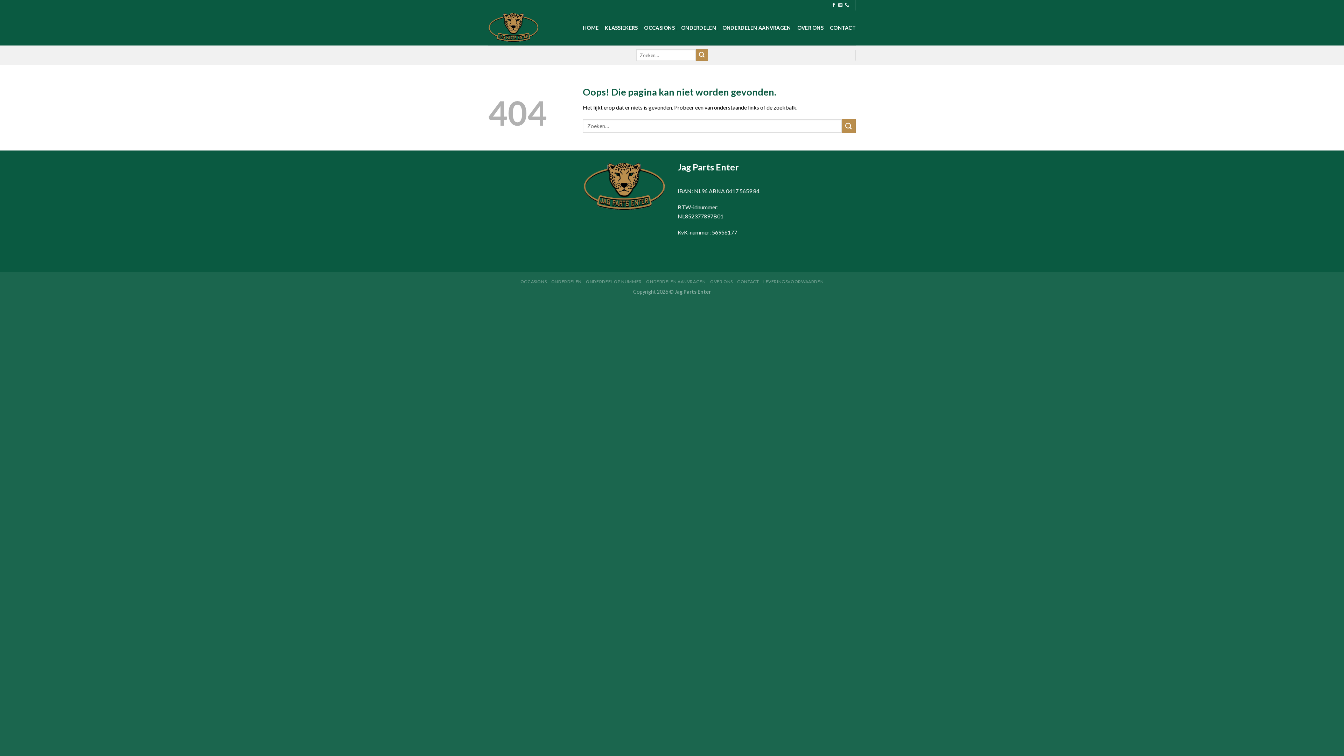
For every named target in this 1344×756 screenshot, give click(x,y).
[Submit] (849, 126)
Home (590, 28)
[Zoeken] (702, 55)
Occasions (659, 28)
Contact (843, 28)
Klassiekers (621, 28)
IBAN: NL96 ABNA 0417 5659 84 (719, 191)
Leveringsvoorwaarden (793, 281)
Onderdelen (698, 28)
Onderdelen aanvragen (756, 28)
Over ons (810, 28)
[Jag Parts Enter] (523, 28)
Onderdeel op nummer (614, 281)
